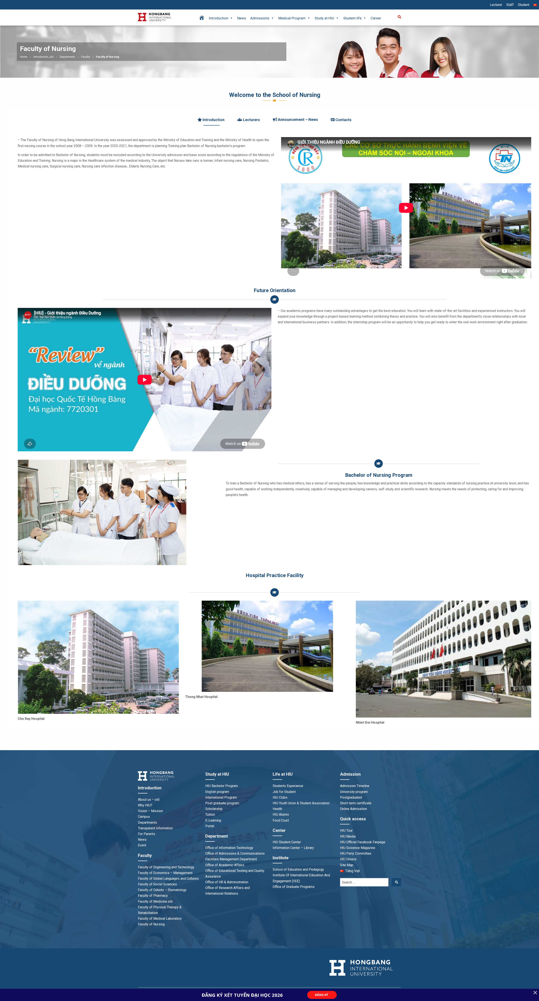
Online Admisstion (353, 809)
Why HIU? (145, 805)
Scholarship (214, 809)
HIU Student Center (287, 842)
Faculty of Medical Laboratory (160, 919)
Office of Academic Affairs (224, 865)
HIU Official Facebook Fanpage (362, 842)
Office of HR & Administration (226, 882)
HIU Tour (346, 831)
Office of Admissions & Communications (235, 853)
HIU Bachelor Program (221, 786)
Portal (209, 826)
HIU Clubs (280, 797)
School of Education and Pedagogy (298, 869)
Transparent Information (155, 828)
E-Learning (213, 820)
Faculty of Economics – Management (165, 873)
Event (142, 845)
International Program (221, 797)
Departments (67, 56)
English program (217, 792)
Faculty (85, 56)
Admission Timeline (354, 786)
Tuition (210, 815)
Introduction (218, 18)
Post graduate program (222, 803)
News (241, 18)
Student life (352, 18)
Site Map (346, 865)
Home (23, 56)
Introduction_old (43, 56)
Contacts (343, 120)
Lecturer (496, 5)
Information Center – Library (293, 848)
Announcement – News (297, 119)
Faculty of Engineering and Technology (166, 867)
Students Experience (288, 786)
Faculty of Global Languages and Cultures (168, 879)
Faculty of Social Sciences (157, 884)
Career (376, 18)
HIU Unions (348, 859)
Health (277, 809)
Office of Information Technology (229, 848)
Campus (144, 817)
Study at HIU (324, 18)
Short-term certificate (355, 803)
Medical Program (292, 18)
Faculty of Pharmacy (153, 896)
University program (354, 792)
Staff (510, 5)
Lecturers (251, 120)
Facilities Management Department (231, 859)
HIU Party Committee (355, 853)
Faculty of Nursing (151, 924)
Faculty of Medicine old (155, 901)
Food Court (281, 820)
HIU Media (348, 836)
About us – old (148, 800)
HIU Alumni (281, 815)
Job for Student (284, 792)
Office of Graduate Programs (294, 887)
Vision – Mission (150, 811)
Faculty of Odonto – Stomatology (162, 890)
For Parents (146, 834)
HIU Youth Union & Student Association (301, 803)
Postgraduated (351, 797)
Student (523, 5)
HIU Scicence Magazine (357, 848)
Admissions (259, 18)
